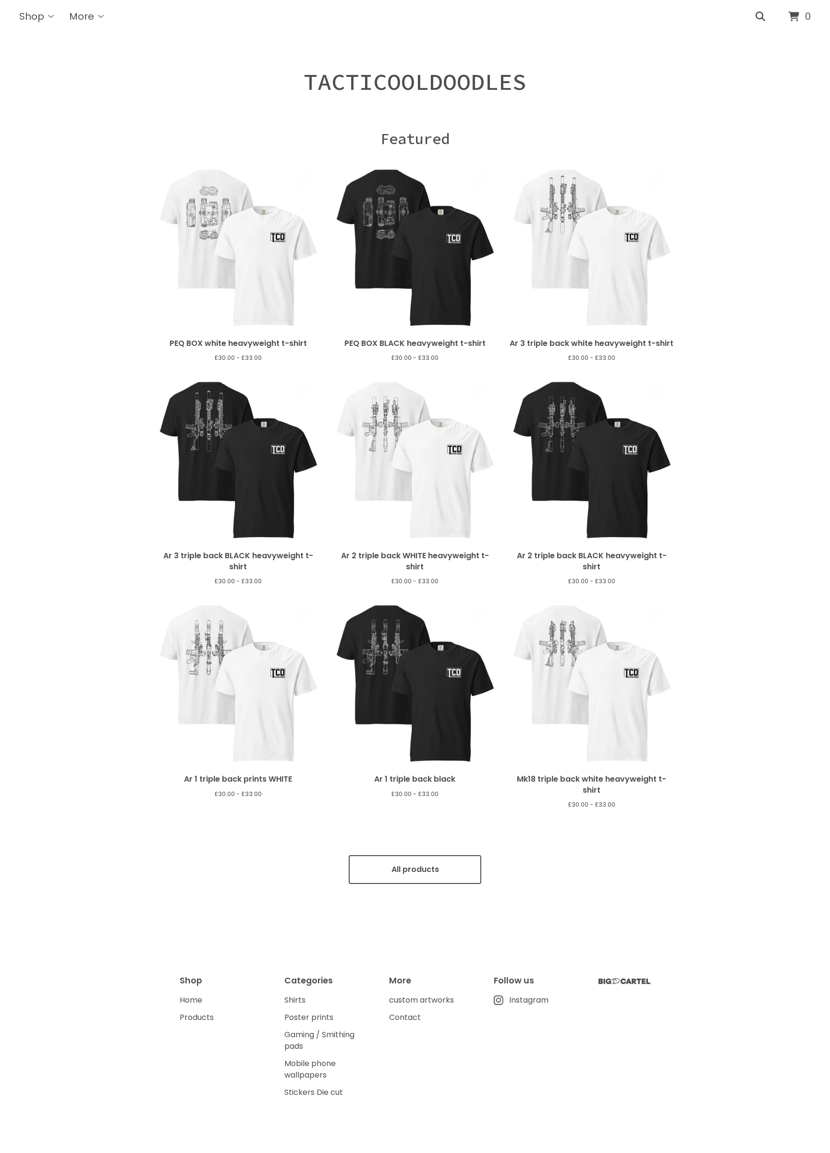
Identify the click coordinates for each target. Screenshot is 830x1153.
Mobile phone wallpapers (310, 1069)
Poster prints (308, 1017)
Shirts (294, 1000)
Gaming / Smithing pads (319, 1040)
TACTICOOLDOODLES (415, 81)
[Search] (760, 17)
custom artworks (421, 1000)
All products (415, 869)
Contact (405, 1017)
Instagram (529, 1000)
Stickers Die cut (313, 1092)
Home (191, 1000)
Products (197, 1017)
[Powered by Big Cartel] (624, 981)
